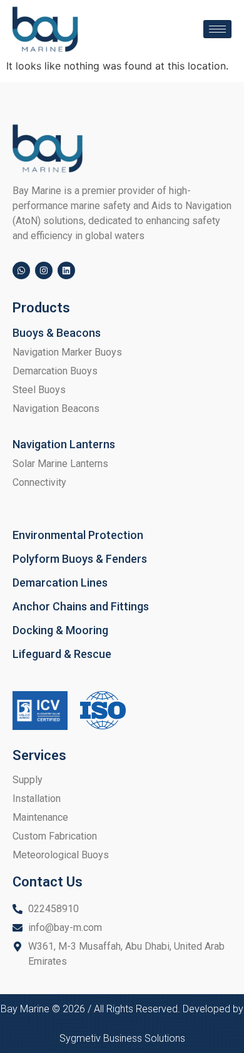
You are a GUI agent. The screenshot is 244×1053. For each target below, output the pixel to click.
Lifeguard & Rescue (62, 653)
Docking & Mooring (60, 630)
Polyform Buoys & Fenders (80, 558)
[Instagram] (44, 270)
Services (39, 755)
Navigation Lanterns (64, 444)
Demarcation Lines (60, 582)
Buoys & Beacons (57, 332)
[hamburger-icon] (217, 29)
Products (41, 308)
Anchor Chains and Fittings (81, 606)
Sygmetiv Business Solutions (122, 1038)
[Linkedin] (66, 270)
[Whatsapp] (21, 270)
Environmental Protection (78, 535)
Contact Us (48, 882)
